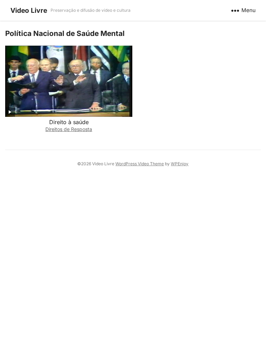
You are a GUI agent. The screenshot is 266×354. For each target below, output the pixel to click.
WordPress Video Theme (139, 163)
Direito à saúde (69, 122)
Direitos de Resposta (68, 129)
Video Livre (28, 10)
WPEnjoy (179, 163)
